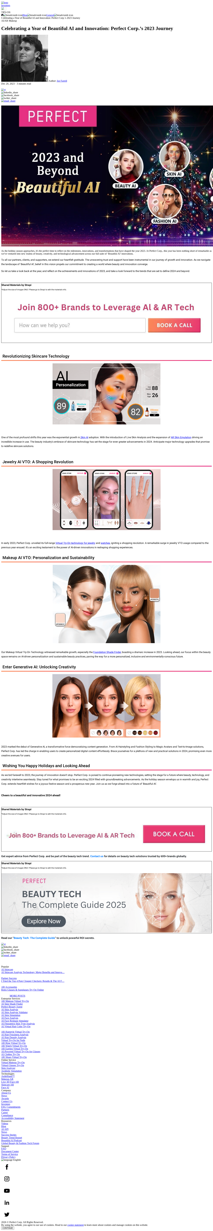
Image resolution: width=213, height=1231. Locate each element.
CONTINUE (7, 1228)
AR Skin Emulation (181, 437)
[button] (106, 92)
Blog (24, 15)
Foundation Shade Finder (107, 652)
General (50, 15)
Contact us (96, 856)
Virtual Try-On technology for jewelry (75, 543)
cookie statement (75, 1225)
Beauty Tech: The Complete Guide (34, 937)
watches (105, 543)
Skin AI (84, 437)
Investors (5, 5)
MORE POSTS (17, 995)
